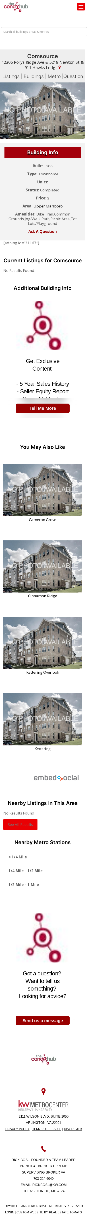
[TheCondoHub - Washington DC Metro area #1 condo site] (16, 6)
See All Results (20, 824)
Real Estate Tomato (65, 1212)
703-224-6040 (43, 1178)
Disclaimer (73, 1129)
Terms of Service (46, 1129)
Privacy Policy (17, 1129)
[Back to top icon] (78, 1220)
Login (10, 1212)
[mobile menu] (81, 6)
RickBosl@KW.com (49, 1185)
